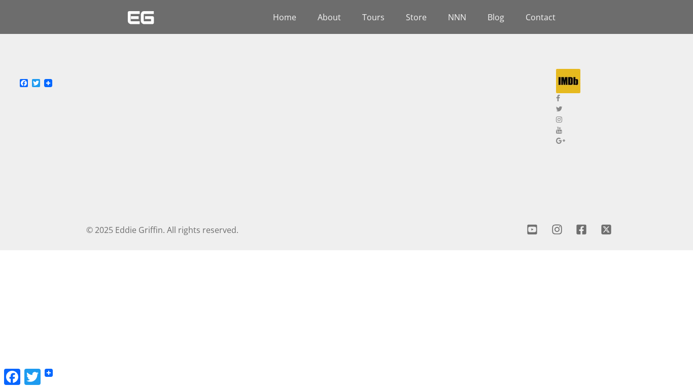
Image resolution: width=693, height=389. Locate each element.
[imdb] (617, 81)
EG (141, 17)
